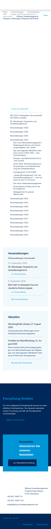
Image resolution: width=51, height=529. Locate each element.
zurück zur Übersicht (19, 109)
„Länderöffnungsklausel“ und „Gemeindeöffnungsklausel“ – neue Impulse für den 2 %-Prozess (28, 177)
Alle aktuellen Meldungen (21, 363)
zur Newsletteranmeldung (24, 463)
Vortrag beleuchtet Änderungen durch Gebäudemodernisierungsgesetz (23, 332)
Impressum (28, 524)
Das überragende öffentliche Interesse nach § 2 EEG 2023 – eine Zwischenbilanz (27, 152)
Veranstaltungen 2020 (19, 207)
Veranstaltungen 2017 (19, 219)
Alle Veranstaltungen (19, 299)
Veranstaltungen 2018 (19, 215)
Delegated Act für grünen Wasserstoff (23, 193)
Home (5, 12)
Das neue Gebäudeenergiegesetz (27, 183)
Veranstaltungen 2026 (19, 128)
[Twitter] (22, 518)
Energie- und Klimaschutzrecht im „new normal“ (27, 159)
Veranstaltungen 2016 (19, 223)
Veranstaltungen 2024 (19, 136)
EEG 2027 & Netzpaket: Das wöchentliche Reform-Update (26, 116)
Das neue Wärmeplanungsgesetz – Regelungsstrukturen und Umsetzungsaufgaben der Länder (27, 145)
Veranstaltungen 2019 (19, 211)
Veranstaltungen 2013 (19, 235)
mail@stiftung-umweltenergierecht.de (22, 504)
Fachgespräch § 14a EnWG (24, 172)
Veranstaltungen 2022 (19, 198)
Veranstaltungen (17, 12)
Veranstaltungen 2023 (19, 140)
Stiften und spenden (15, 420)
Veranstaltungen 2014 (19, 231)
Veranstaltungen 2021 (19, 202)
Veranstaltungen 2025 (19, 132)
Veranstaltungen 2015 (19, 227)
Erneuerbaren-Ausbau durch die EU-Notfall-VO (26, 187)
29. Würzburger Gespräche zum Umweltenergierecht (23, 122)
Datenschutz (42, 524)
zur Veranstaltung (18, 274)
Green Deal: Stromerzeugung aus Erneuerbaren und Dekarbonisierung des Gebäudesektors (27, 166)
